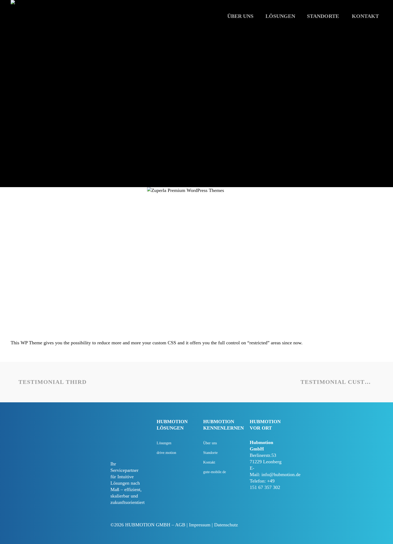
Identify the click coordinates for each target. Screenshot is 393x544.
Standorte (210, 453)
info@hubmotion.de (280, 474)
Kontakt (209, 462)
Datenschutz (226, 524)
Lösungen (164, 443)
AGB (180, 524)
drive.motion (166, 453)
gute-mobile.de (214, 472)
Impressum (199, 524)
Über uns (210, 443)
